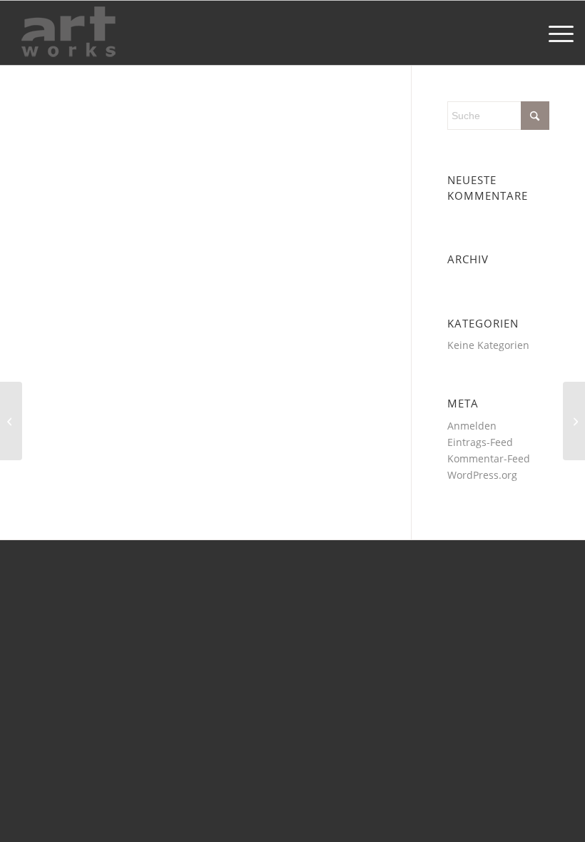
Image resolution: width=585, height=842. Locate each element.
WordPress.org (482, 475)
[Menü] (554, 33)
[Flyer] (11, 421)
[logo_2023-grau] (68, 33)
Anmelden (472, 425)
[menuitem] (554, 33)
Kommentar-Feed (488, 458)
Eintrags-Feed (480, 442)
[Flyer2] (574, 421)
